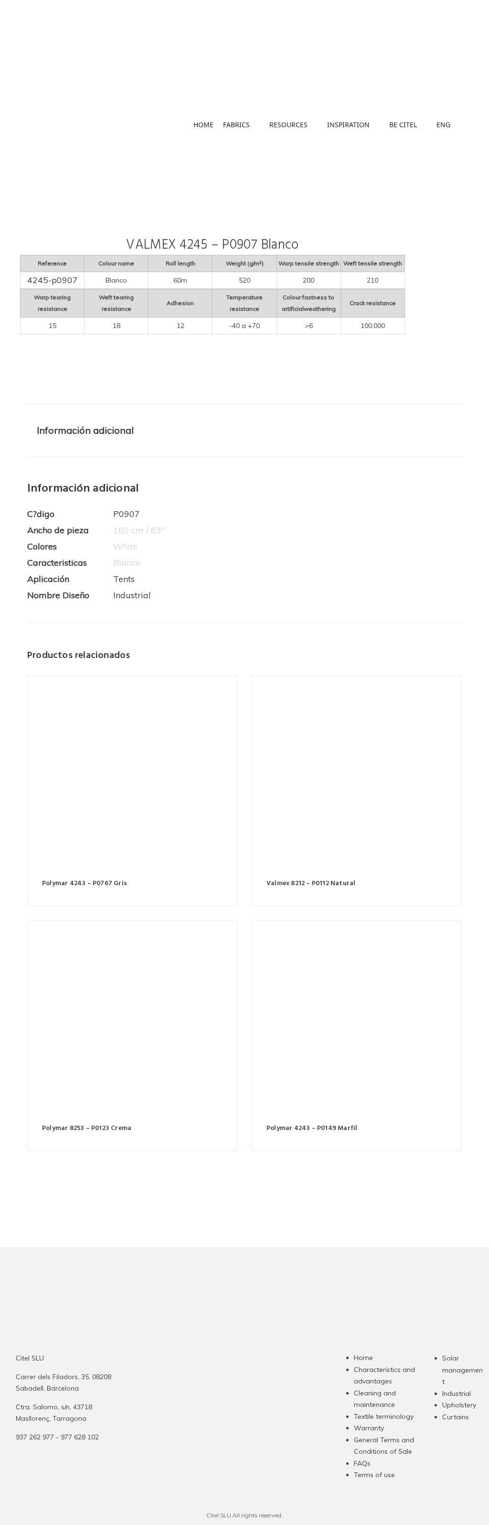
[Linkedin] (248, 1422)
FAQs (362, 1463)
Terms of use (374, 1474)
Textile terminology (384, 1416)
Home (363, 1357)
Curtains (455, 1417)
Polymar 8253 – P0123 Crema (86, 1128)
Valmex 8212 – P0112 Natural (310, 883)
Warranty (369, 1428)
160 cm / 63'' (139, 530)
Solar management (462, 1370)
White (125, 546)
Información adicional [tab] (85, 430)
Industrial (456, 1393)
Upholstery (459, 1405)
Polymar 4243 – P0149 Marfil (311, 1128)
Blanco (126, 562)
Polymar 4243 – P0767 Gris (84, 883)
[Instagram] (210, 1422)
